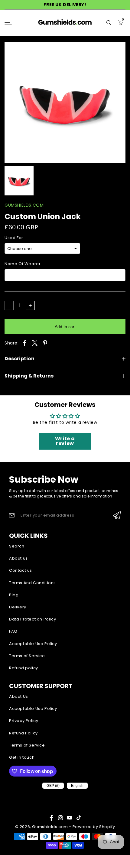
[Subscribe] (117, 515)
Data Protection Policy (32, 619)
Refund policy (23, 668)
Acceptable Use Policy (33, 644)
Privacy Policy (23, 721)
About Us (18, 696)
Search (16, 546)
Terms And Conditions (32, 583)
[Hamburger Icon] (8, 22)
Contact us (20, 570)
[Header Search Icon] (108, 22)
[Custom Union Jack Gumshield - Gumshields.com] (65, 102)
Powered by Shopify (94, 827)
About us (18, 558)
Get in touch (21, 757)
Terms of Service (27, 656)
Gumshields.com (50, 827)
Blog (13, 595)
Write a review (65, 441)
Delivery (17, 607)
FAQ (13, 631)
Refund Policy (23, 733)
